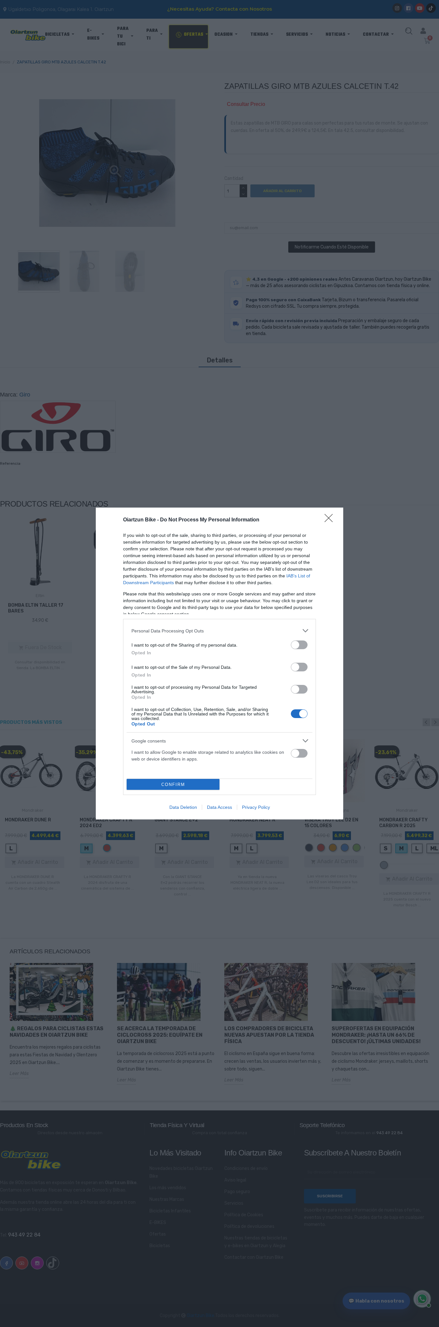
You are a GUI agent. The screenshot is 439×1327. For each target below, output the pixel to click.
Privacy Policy (256, 807)
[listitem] (219, 630)
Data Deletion (183, 807)
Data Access (219, 807)
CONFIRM (173, 784)
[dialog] (219, 663)
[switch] (299, 644)
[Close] (331, 520)
